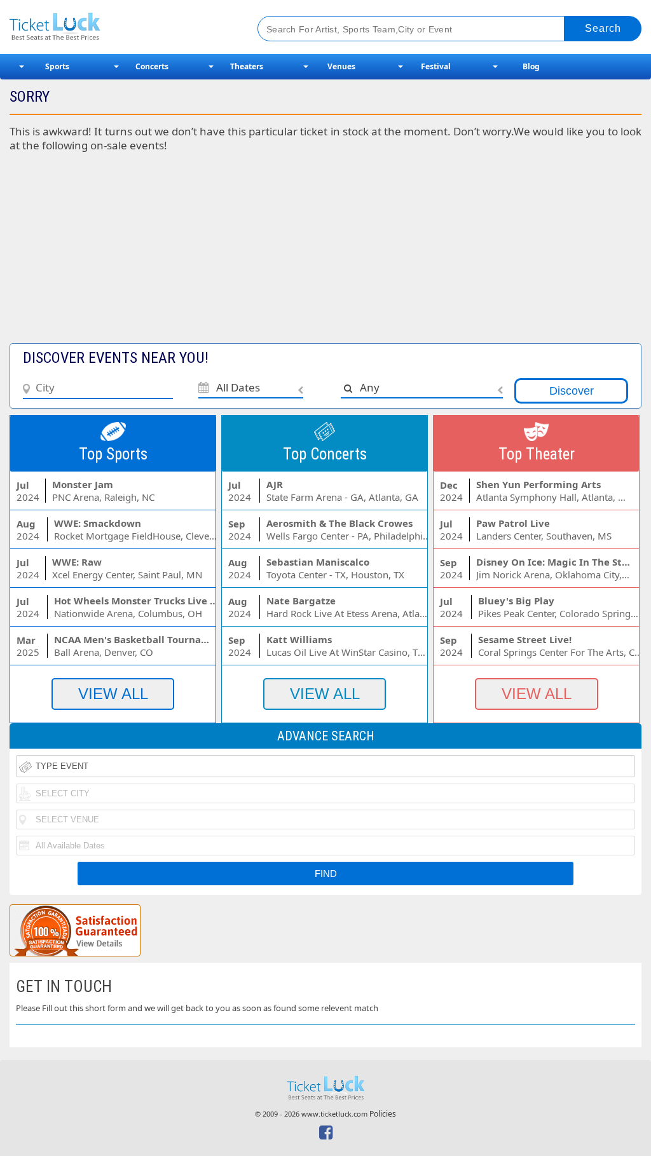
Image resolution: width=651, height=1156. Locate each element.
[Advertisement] (325, 254)
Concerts (151, 66)
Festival (436, 66)
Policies (382, 1113)
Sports (57, 66)
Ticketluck (120, 27)
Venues (341, 66)
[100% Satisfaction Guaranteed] (75, 930)
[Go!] (603, 28)
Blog (531, 66)
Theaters (246, 66)
